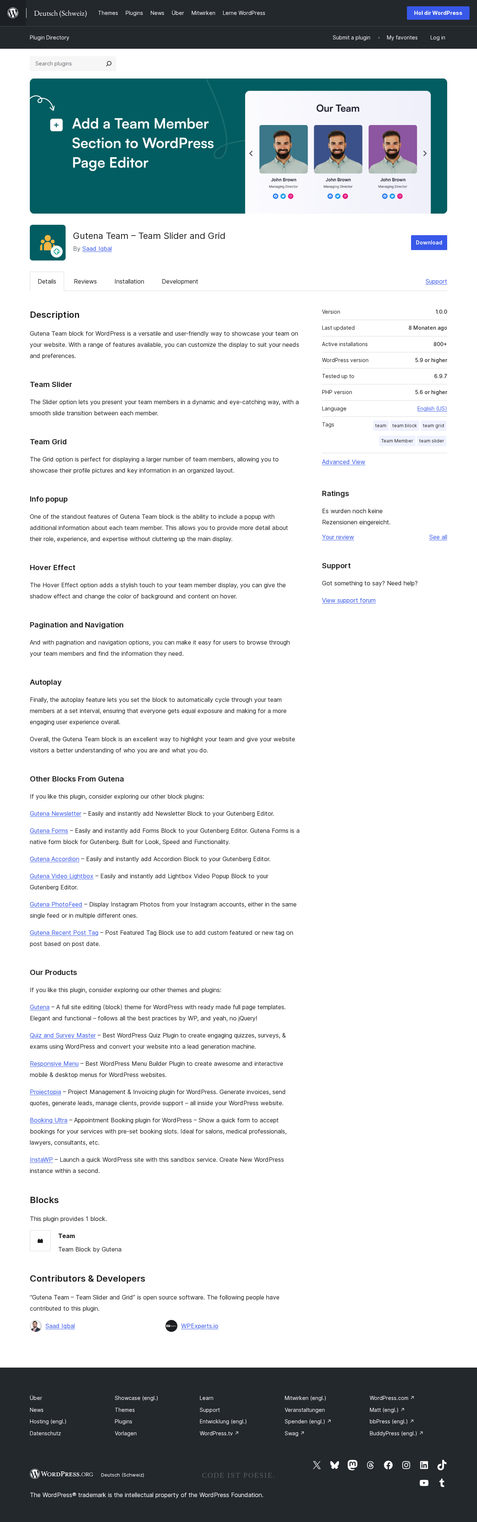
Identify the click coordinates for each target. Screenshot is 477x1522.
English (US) (432, 408)
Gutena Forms (49, 830)
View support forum (349, 600)
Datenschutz (45, 1433)
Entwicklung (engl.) (223, 1421)
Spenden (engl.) (308, 1421)
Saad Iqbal (97, 248)
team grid (433, 425)
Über (36, 1398)
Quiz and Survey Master (63, 1035)
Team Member (397, 441)
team (380, 425)
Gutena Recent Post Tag (64, 932)
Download (429, 242)
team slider (431, 441)
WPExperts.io (199, 1326)
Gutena (40, 1007)
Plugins (123, 1421)
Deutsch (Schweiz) (122, 1475)
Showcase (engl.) (136, 1398)
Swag (295, 1433)
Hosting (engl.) (48, 1421)
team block (404, 425)
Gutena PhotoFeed (56, 904)
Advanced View (343, 462)
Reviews (85, 281)
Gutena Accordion (54, 859)
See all (438, 537)
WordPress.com (392, 1398)
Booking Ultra (48, 1120)
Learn (207, 1398)
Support (436, 281)
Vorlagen (126, 1433)
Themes (125, 1410)
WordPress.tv (219, 1433)
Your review (338, 537)
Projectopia (45, 1092)
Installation (129, 281)
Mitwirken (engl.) (305, 1398)
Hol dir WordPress (438, 13)
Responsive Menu (54, 1063)
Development (180, 281)
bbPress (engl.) (392, 1421)
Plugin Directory (49, 37)
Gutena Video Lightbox (62, 876)
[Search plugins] (108, 63)
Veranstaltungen (305, 1410)
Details (47, 281)
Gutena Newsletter (55, 813)
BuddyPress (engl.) (397, 1433)
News (37, 1410)
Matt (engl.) (387, 1410)
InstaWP (41, 1159)
